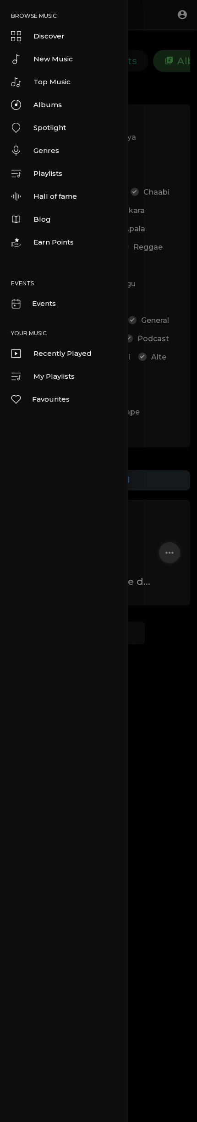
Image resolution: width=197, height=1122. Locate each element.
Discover (49, 36)
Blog (42, 219)
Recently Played (62, 353)
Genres (46, 150)
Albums (47, 104)
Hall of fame (55, 196)
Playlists (47, 173)
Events (44, 303)
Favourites (51, 399)
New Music (53, 58)
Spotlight (49, 127)
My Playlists (54, 376)
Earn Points (53, 242)
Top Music (52, 81)
